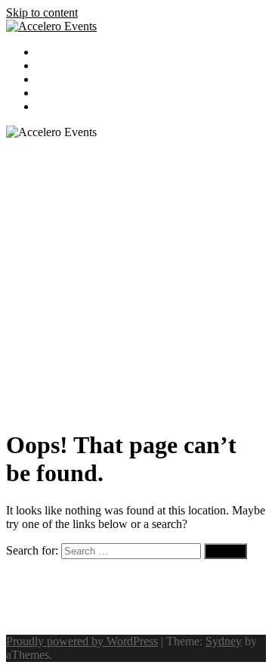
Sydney (224, 641)
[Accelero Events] (51, 26)
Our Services (66, 52)
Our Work (59, 66)
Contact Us (62, 93)
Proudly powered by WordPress (82, 641)
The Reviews (66, 79)
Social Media (66, 107)
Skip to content (42, 12)
